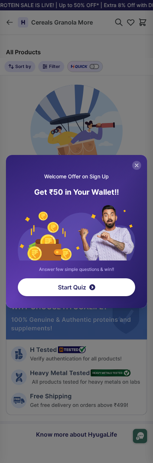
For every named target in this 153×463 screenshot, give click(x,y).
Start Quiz (72, 287)
